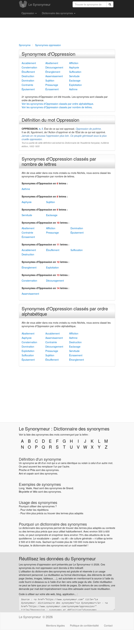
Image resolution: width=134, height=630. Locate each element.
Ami (21, 473)
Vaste (29, 488)
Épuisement (28, 89)
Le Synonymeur (39, 4)
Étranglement (52, 71)
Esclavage (74, 80)
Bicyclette (24, 491)
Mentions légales (55, 625)
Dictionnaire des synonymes (58, 13)
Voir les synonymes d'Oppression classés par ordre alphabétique (57, 103)
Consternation (29, 67)
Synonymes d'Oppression (48, 53)
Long (21, 488)
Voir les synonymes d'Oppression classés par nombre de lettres (57, 107)
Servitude (74, 76)
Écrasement (52, 89)
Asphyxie (74, 67)
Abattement (51, 63)
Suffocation (75, 71)
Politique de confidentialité (84, 625)
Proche (23, 470)
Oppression (28, 13)
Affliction (73, 63)
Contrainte (27, 85)
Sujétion (49, 80)
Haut (36, 488)
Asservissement (54, 76)
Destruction (28, 76)
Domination (28, 80)
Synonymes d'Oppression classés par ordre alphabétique (65, 311)
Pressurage (51, 85)
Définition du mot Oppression (50, 119)
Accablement (29, 63)
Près (32, 470)
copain (30, 473)
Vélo (35, 491)
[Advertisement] (67, 29)
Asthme (73, 89)
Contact (108, 625)
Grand (69, 488)
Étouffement (28, 71)
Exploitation (75, 85)
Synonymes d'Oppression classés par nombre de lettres (59, 161)
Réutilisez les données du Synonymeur (57, 558)
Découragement (54, 67)
